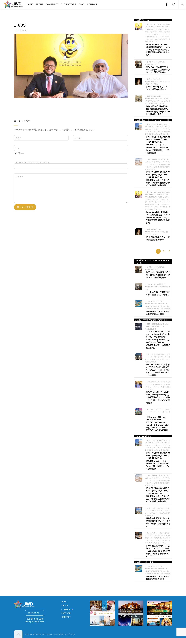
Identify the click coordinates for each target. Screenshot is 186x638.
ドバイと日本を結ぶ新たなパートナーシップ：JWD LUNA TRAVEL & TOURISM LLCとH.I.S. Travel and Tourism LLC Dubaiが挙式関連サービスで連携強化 (158, 145)
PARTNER (66, 613)
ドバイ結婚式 (154, 538)
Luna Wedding (152, 533)
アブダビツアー (155, 101)
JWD (148, 301)
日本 (146, 134)
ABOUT (39, 4)
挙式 (168, 131)
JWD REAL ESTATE (157, 301)
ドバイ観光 (149, 389)
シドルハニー (158, 34)
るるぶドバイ (164, 98)
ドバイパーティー (156, 412)
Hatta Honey (161, 24)
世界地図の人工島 (158, 309)
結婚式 (156, 134)
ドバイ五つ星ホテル (157, 357)
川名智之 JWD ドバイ (156, 42)
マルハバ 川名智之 (161, 39)
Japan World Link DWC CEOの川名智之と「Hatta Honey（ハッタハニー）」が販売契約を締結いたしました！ (158, 49)
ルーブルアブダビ (160, 103)
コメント (19, 176)
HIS (146, 127)
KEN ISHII (161, 409)
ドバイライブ (157, 387)
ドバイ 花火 (154, 84)
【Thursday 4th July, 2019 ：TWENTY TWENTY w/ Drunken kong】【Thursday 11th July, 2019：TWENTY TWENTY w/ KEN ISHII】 (157, 424)
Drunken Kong (152, 409)
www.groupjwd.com (34, 622)
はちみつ (166, 29)
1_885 (19, 25)
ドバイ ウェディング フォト (154, 511)
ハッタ (157, 37)
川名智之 (153, 362)
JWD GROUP (161, 27)
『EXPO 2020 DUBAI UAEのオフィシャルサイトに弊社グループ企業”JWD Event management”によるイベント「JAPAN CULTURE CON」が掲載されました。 (158, 340)
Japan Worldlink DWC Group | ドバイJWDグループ (48, 634)
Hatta (154, 24)
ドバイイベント (160, 384)
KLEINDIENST (159, 304)
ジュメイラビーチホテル (155, 354)
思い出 (160, 543)
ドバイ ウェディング (162, 508)
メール (78, 138)
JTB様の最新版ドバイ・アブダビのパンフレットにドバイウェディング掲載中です (158, 522)
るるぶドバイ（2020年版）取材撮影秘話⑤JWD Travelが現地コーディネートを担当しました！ (158, 110)
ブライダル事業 (161, 131)
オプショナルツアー (151, 32)
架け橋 (151, 134)
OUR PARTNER (68, 4)
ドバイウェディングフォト (156, 535)
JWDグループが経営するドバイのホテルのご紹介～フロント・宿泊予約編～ (158, 69)
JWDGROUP (149, 64)
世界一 (151, 543)
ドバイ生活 (151, 359)
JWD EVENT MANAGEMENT (157, 382)
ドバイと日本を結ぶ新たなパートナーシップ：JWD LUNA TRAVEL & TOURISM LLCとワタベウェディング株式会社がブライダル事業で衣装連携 (158, 179)
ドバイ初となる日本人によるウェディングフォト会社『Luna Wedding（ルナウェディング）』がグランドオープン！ (158, 550)
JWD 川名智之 (159, 62)
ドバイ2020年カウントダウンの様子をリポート (157, 88)
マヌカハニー (149, 39)
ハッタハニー (164, 37)
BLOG (82, 4)
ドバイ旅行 (166, 387)
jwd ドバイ (150, 62)
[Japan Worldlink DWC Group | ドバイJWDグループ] (13, 4)
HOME (30, 4)
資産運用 (167, 309)
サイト (18, 148)
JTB (148, 508)
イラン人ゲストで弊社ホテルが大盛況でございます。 (158, 293)
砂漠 (164, 543)
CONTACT (92, 4)
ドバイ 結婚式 (162, 513)
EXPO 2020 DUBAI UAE (155, 324)
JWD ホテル (151, 284)
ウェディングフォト (155, 129)
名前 (18, 138)
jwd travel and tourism (154, 79)
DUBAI (149, 24)
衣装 (160, 134)
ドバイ (165, 34)
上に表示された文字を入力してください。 (33, 163)
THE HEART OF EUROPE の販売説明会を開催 (157, 312)
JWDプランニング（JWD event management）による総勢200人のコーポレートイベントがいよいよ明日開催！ (158, 397)
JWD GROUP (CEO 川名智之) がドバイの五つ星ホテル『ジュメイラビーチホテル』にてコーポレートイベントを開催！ (158, 369)
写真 (155, 543)
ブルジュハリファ (155, 540)
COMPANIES (52, 4)
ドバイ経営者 (159, 359)
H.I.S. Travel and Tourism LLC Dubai (158, 124)
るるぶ (156, 98)
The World (163, 306)
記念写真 (166, 134)
